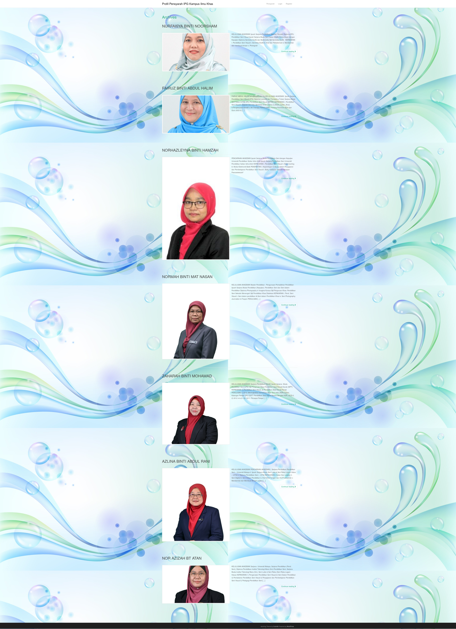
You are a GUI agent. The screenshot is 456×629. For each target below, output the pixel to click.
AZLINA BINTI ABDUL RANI (186, 461)
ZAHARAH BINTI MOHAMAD (187, 375)
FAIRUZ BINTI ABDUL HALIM (187, 88)
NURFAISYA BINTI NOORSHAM (189, 26)
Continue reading (288, 51)
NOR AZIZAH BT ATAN (182, 558)
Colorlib (275, 626)
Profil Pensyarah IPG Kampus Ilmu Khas (187, 4)
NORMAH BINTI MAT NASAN (187, 276)
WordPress (290, 626)
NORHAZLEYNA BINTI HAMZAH (190, 150)
